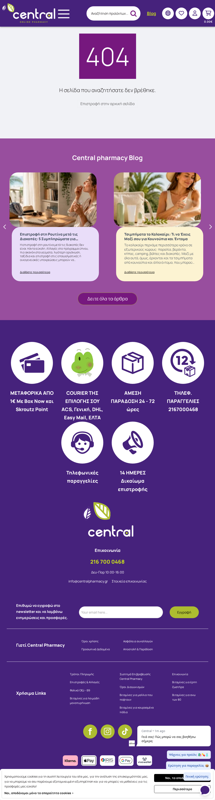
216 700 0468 (107, 561)
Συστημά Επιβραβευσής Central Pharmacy (135, 676)
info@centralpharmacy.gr (88, 581)
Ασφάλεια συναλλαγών (138, 641)
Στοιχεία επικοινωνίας (129, 581)
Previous (5, 227)
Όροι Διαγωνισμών (132, 687)
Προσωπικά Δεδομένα (95, 649)
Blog (151, 13)
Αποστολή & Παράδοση (138, 649)
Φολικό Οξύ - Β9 (80, 690)
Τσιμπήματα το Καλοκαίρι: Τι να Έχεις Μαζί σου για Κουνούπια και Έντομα (157, 236)
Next (210, 227)
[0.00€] (208, 13)
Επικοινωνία (180, 674)
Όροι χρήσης (89, 641)
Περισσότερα (182, 789)
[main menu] (63, 13)
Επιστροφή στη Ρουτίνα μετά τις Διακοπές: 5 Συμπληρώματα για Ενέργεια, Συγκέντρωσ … (49, 239)
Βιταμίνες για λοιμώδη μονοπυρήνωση (84, 700)
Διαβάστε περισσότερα (35, 272)
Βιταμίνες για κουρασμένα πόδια (137, 710)
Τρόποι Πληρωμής (82, 674)
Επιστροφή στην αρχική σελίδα (107, 103)
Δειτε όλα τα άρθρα (107, 299)
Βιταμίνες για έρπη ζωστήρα (184, 684)
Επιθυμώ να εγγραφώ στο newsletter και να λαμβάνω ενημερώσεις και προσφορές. (42, 611)
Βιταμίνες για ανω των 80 (183, 697)
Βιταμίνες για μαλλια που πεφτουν (136, 697)
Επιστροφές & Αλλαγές (85, 682)
